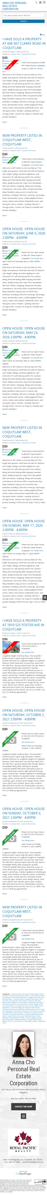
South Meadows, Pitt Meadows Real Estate (21, 1017)
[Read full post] (11, 64)
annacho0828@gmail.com (33, 1162)
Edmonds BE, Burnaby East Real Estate (31, 1002)
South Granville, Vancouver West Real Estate (22, 1016)
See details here (37, 165)
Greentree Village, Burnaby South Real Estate (25, 1007)
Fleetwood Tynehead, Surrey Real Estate (15, 1004)
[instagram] (23, 1116)
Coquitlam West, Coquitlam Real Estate (22, 54)
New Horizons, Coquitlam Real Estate (26, 1013)
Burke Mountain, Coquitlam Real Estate (23, 995)
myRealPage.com (23, 1174)
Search (23, 21)
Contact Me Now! (23, 1106)
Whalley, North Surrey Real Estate (13, 1021)
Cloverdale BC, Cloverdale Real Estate (14, 997)
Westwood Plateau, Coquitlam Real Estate (28, 1019)
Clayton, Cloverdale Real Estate (34, 996)
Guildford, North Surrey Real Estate (13, 1009)
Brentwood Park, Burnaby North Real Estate (25, 994)
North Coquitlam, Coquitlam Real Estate (22, 1013)
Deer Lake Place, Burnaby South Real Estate (22, 1000)
